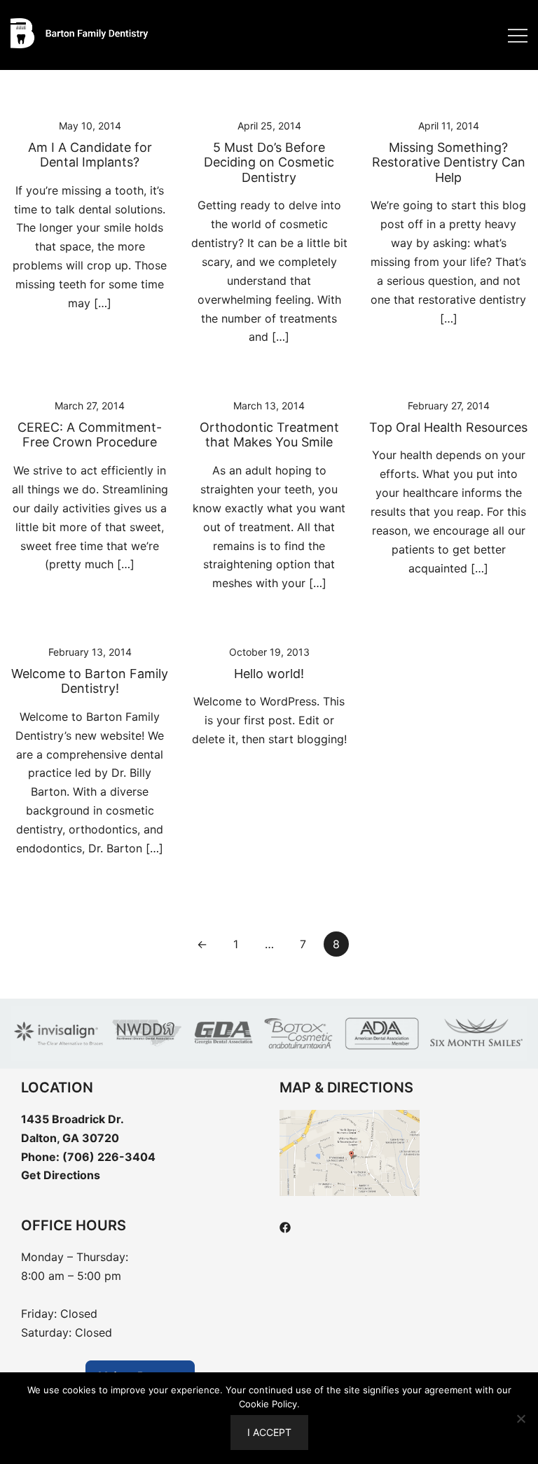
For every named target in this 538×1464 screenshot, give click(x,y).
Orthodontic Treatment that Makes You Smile (269, 435)
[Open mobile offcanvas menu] (517, 35)
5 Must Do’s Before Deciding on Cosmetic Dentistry (269, 162)
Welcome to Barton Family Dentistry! (89, 681)
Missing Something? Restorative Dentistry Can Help (448, 162)
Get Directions (60, 1175)
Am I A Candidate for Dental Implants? (90, 155)
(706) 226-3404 (109, 1157)
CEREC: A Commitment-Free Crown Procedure (90, 435)
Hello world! (269, 673)
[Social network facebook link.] (285, 1226)
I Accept (269, 1432)
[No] (520, 1419)
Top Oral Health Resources (448, 427)
